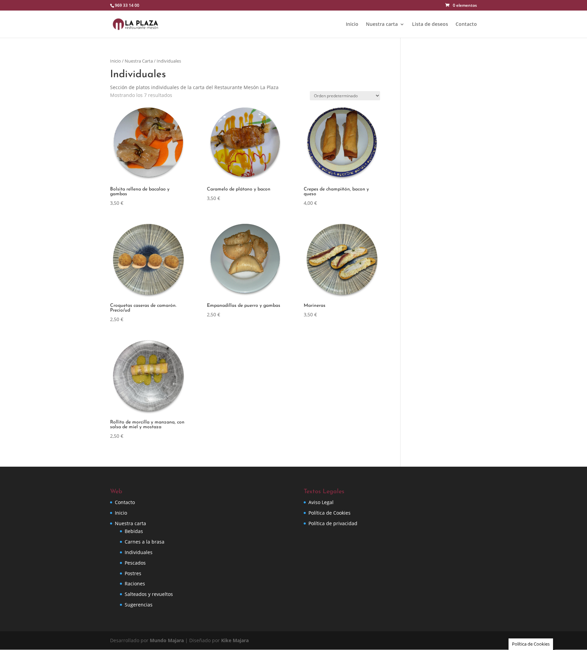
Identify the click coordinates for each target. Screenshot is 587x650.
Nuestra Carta (139, 61)
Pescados (135, 563)
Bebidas (134, 531)
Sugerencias (139, 604)
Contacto (466, 24)
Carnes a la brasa (144, 541)
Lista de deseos (430, 24)
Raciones (135, 583)
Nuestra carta (382, 24)
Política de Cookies (329, 513)
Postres (133, 573)
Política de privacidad (332, 523)
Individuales (139, 552)
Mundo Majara (167, 640)
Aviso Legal (321, 502)
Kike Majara (235, 640)
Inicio (352, 24)
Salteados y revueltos (149, 594)
